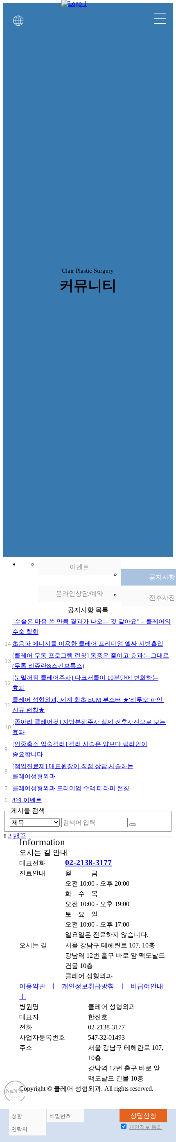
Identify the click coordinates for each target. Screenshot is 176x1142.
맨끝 (19, 852)
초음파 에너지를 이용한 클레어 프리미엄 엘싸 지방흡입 (87, 661)
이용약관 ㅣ (38, 1003)
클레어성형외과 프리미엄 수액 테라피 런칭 (70, 805)
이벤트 (79, 584)
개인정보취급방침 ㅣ (91, 1003)
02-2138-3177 (88, 879)
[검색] (132, 841)
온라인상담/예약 (79, 610)
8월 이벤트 (27, 817)
